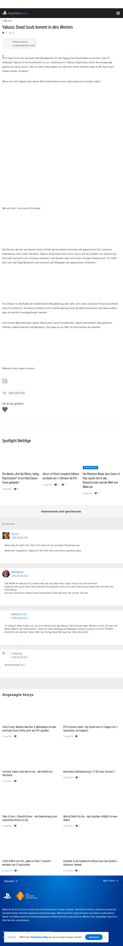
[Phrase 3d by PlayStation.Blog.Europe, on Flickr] (25, 358)
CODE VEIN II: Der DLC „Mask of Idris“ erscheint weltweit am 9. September (26, 862)
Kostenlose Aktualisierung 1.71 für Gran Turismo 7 (89, 771)
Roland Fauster (20, 41)
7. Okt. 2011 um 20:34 (19, 575)
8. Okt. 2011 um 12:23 (19, 617)
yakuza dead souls (17, 393)
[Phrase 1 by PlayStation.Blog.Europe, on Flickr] (25, 239)
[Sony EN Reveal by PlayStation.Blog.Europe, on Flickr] (25, 197)
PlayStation (18, 13)
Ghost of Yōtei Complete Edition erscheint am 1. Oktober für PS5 (61, 476)
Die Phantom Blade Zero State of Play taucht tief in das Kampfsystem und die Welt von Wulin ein (101, 480)
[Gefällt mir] (15, 489)
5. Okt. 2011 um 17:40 (19, 537)
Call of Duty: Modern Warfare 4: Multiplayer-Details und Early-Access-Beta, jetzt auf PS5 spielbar (29, 728)
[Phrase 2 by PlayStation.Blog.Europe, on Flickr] (25, 293)
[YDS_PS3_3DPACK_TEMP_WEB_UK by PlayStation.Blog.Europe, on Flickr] (25, 166)
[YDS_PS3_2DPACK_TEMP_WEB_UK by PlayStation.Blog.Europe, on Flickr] (71, 166)
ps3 (4, 393)
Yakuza (66, 58)
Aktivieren (94, 937)
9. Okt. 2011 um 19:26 (19, 656)
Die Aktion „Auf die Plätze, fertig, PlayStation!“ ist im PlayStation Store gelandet (20, 478)
